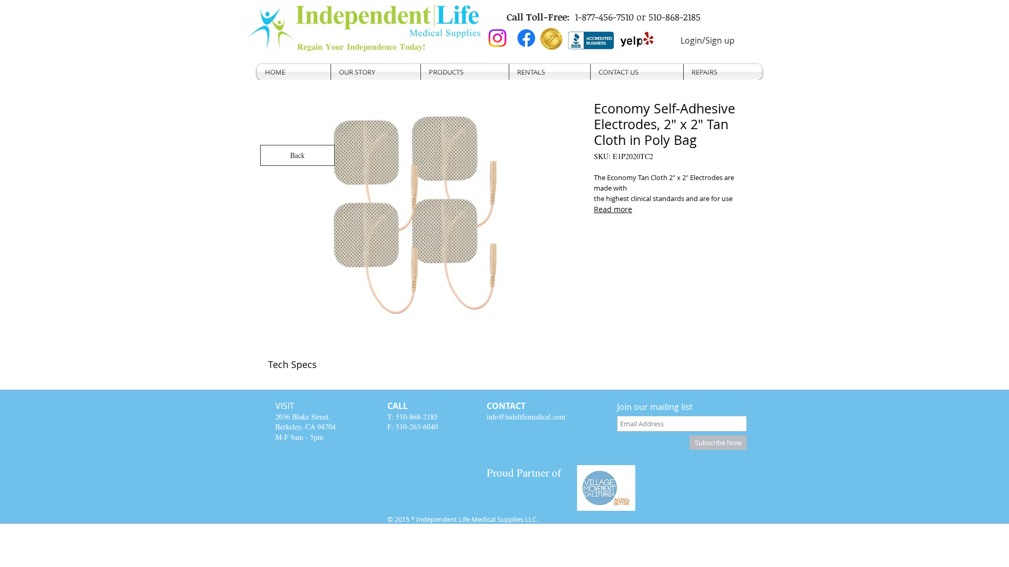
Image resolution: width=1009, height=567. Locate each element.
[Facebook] (526, 38)
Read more (613, 209)
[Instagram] (497, 38)
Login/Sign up (708, 40)
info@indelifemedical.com (526, 417)
